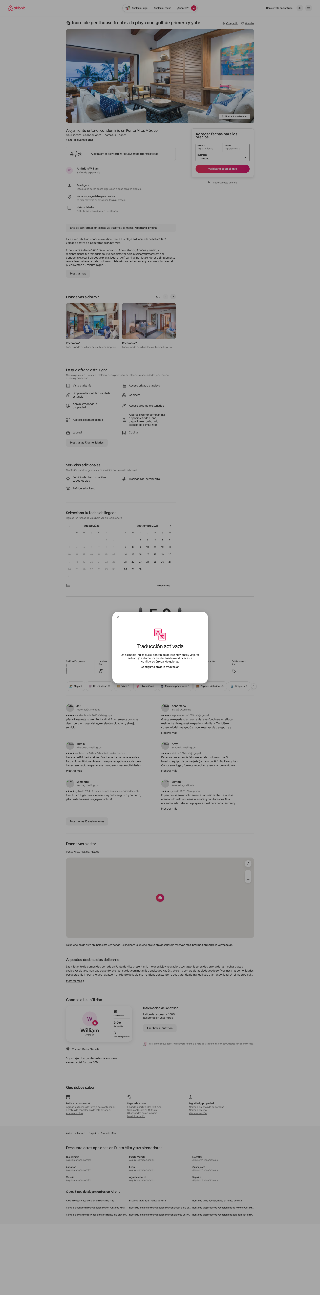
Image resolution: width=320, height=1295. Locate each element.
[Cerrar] (117, 617)
